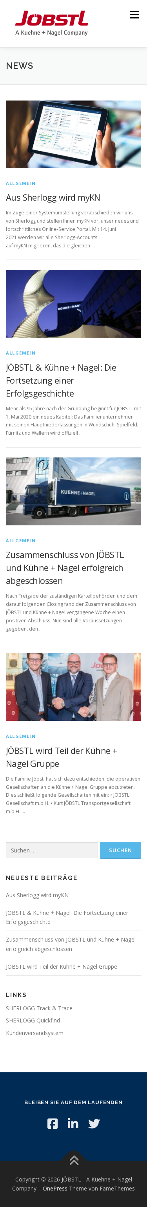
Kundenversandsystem (35, 1033)
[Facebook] (52, 1124)
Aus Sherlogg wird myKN (53, 197)
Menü (133, 14)
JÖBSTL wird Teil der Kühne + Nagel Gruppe (61, 966)
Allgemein (21, 183)
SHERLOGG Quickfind (33, 1020)
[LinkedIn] (73, 1124)
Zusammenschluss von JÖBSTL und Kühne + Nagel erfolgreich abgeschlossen (65, 567)
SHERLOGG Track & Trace (39, 1008)
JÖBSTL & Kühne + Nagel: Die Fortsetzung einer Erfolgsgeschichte (61, 380)
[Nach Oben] (73, 1161)
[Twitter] (94, 1124)
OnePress (55, 1188)
